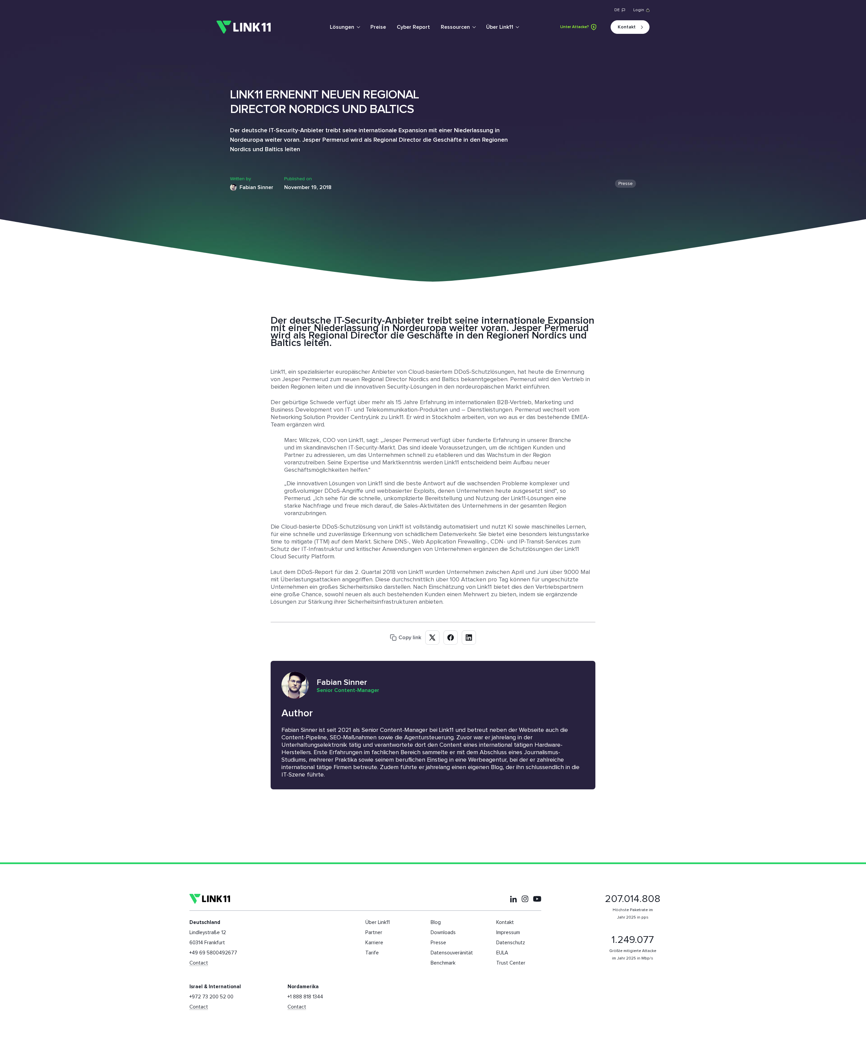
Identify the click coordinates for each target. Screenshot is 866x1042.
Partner (373, 932)
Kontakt (627, 27)
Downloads (443, 932)
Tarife (372, 952)
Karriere (374, 942)
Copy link (409, 637)
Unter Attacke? (574, 27)
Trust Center (510, 963)
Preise (378, 27)
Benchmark (443, 963)
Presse (625, 183)
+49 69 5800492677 (213, 952)
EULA (502, 952)
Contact (198, 963)
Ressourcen (455, 27)
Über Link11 (499, 27)
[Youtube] (537, 899)
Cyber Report (413, 27)
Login (638, 10)
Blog (436, 922)
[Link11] (243, 27)
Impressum (508, 932)
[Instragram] (525, 899)
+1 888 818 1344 (305, 996)
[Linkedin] (513, 899)
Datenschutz (510, 942)
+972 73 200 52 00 (211, 996)
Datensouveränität (452, 952)
